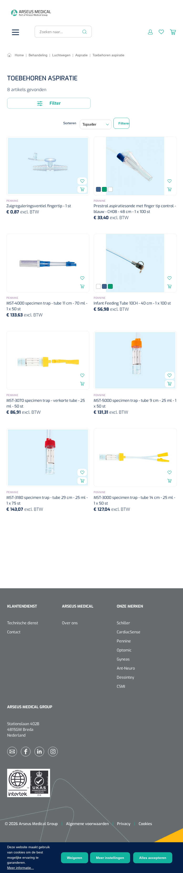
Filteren (123, 123)
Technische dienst (22, 622)
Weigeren (74, 858)
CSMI (121, 686)
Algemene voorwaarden (87, 823)
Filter (54, 103)
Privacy (123, 823)
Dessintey (125, 677)
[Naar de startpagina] (14, 12)
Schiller (123, 622)
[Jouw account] (147, 32)
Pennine (124, 641)
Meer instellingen (110, 858)
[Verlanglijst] (158, 32)
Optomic (124, 650)
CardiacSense (128, 632)
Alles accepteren (152, 858)
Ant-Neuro (126, 668)
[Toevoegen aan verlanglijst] (82, 181)
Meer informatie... (20, 868)
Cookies (145, 823)
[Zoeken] (84, 31)
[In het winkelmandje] (82, 189)
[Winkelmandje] (170, 32)
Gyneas (123, 659)
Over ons (70, 622)
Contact (13, 632)
